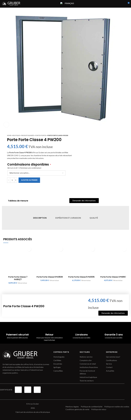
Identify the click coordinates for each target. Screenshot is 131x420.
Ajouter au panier (29, 180)
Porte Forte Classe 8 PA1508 (50, 277)
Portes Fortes (40, 135)
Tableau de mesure (18, 200)
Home (9, 135)
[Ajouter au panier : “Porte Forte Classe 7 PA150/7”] (29, 249)
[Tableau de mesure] (4, 200)
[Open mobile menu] (56, 3)
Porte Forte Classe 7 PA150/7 (17, 278)
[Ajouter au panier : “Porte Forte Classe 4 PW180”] (124, 249)
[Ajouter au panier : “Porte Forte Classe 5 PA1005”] (92, 249)
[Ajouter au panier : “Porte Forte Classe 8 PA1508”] (60, 249)
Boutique (16, 135)
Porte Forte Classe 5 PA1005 (81, 277)
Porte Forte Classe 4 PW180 (113, 277)
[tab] (40, 218)
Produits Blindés (27, 135)
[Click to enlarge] (6, 124)
